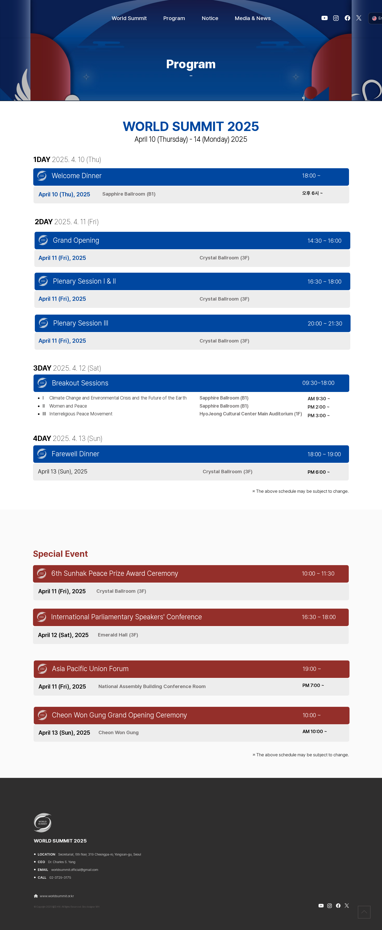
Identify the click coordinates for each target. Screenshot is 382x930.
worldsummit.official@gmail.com (74, 870)
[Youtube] (324, 18)
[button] (129, 18)
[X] (359, 18)
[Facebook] (347, 18)
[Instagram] (336, 18)
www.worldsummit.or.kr (57, 896)
